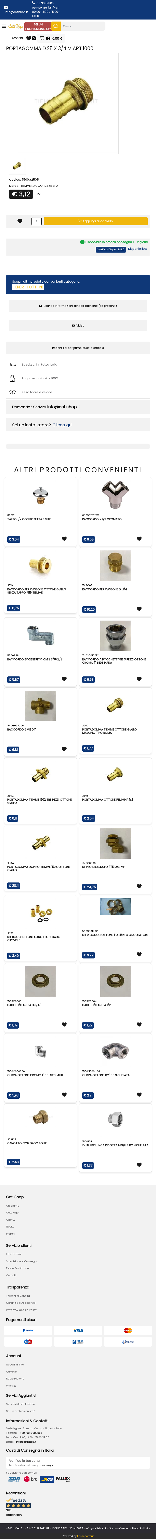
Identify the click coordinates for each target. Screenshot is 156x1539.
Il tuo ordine (14, 1254)
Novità (10, 1227)
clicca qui (47, 1465)
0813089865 (45, 3)
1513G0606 (89, 863)
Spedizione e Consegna (22, 1261)
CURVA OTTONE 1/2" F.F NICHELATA (106, 1075)
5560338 (13, 655)
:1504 (10, 863)
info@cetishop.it (16, 12)
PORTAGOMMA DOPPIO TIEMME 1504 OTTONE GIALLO (38, 868)
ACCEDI (17, 38)
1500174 (87, 1141)
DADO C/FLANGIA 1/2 (96, 1005)
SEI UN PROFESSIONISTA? (38, 26)
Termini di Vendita (18, 1296)
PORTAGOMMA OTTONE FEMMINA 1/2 (107, 800)
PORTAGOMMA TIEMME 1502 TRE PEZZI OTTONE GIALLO (39, 801)
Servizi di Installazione (20, 1404)
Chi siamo (12, 1206)
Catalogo (12, 1212)
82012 (11, 515)
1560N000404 (91, 1071)
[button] (56, 26)
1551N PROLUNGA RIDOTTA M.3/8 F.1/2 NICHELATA (115, 1145)
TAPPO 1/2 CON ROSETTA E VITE (29, 519)
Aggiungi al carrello (97, 221)
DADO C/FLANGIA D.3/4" (24, 1005)
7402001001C (90, 655)
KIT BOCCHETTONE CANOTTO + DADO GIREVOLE (33, 938)
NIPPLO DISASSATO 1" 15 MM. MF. (103, 867)
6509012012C (90, 515)
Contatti (11, 1275)
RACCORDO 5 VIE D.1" (21, 729)
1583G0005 (14, 1001)
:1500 (85, 725)
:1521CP (11, 1139)
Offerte (10, 1220)
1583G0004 (89, 1001)
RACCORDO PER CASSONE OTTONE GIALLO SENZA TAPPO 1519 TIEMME (36, 591)
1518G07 (87, 585)
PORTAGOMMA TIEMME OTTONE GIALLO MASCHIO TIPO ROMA (109, 731)
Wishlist (11, 1386)
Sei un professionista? (20, 1411)
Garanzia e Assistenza (21, 1303)
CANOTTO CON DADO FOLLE (27, 1143)
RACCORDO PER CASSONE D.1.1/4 (104, 589)
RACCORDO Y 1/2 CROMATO (102, 519)
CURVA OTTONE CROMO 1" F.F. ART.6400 (35, 1075)
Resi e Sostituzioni (17, 1268)
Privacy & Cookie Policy (21, 1310)
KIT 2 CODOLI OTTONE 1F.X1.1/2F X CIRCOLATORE (115, 935)
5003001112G (90, 931)
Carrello (11, 1372)
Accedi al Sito (15, 1364)
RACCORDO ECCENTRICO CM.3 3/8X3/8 (35, 659)
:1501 (85, 796)
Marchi (10, 1234)
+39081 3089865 (31, 1433)
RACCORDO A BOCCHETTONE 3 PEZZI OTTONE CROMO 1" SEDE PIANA (114, 661)
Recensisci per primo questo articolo (78, 348)
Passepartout (85, 1536)
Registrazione (15, 1379)
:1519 (10, 585)
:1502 (10, 796)
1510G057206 (15, 725)
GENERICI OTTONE (28, 287)
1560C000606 (16, 1071)
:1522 (10, 933)
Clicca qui (62, 425)
